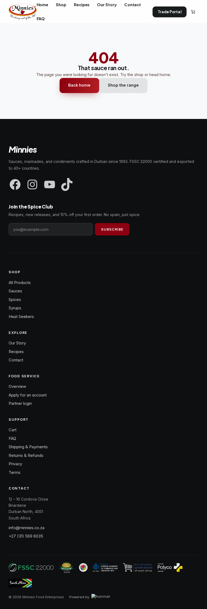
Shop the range (123, 85)
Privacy (15, 463)
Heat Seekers (21, 316)
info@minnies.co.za (26, 527)
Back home (79, 85)
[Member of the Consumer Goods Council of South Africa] (138, 567)
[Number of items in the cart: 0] (193, 11)
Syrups (15, 308)
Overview (17, 386)
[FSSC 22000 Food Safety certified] (31, 567)
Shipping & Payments (28, 446)
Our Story (17, 343)
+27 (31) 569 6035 (26, 536)
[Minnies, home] (23, 12)
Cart (12, 429)
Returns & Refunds (26, 455)
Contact (16, 360)
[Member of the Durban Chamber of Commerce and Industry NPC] (105, 567)
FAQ (12, 438)
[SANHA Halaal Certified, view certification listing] (66, 567)
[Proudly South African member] (83, 567)
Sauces (15, 291)
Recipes (16, 351)
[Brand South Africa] (20, 583)
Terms (14, 472)
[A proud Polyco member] (170, 567)
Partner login (20, 403)
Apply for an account (28, 395)
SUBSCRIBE (112, 229)
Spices (15, 299)
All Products (20, 282)
